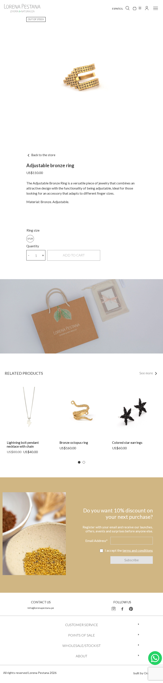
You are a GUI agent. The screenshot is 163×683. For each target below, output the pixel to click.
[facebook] (122, 608)
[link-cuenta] (146, 8)
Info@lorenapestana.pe (41, 607)
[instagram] (113, 608)
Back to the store (43, 155)
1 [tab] (79, 462)
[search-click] (127, 8)
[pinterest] (131, 608)
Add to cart (74, 255)
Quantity (32, 246)
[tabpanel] (29, 422)
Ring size (33, 230)
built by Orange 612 (146, 673)
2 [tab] (84, 462)
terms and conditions (137, 550)
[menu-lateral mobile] (155, 8)
